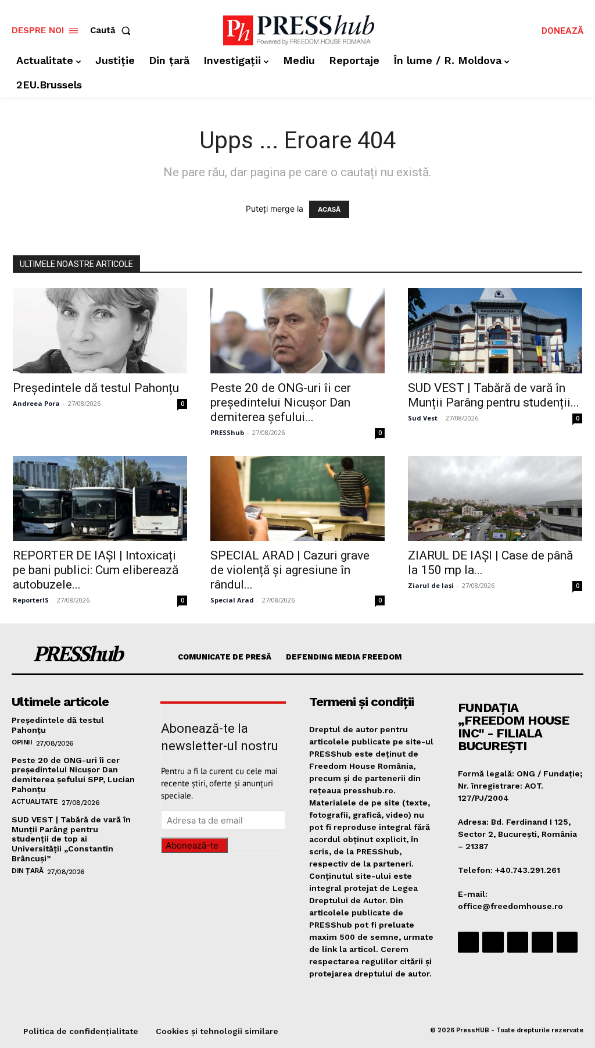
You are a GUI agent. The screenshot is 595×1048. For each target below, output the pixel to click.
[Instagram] (492, 942)
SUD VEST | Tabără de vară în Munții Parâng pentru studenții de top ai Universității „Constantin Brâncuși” (71, 839)
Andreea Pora (36, 403)
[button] (112, 30)
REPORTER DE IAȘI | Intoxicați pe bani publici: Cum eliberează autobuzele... (95, 569)
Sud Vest (423, 418)
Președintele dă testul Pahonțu (96, 388)
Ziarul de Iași (431, 585)
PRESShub (227, 432)
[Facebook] (468, 942)
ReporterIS (31, 600)
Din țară (27, 871)
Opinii (22, 742)
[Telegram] (517, 942)
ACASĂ (329, 209)
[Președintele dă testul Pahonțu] (100, 330)
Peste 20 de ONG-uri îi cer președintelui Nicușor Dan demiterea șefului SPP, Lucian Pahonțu (73, 774)
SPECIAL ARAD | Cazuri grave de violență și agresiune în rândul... (290, 569)
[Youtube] (567, 942)
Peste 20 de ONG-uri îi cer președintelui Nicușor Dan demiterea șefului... (280, 402)
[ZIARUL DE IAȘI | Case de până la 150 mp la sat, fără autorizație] (495, 498)
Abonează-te (192, 845)
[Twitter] (542, 942)
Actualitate (35, 801)
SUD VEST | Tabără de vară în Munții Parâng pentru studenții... (493, 395)
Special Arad (232, 600)
